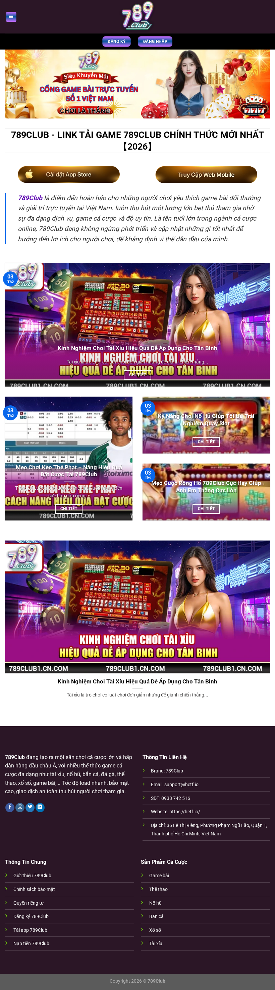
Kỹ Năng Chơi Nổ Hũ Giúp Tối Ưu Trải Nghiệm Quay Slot (206, 420)
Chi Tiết (137, 375)
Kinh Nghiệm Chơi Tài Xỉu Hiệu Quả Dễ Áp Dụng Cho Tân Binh (137, 348)
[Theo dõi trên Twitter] (30, 807)
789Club (30, 198)
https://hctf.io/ (184, 812)
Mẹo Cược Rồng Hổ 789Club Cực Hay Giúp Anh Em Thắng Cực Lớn (206, 487)
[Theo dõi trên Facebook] (9, 807)
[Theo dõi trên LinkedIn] (40, 807)
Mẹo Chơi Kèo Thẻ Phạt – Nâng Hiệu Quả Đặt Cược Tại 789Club (69, 471)
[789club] (137, 16)
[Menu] (11, 16)
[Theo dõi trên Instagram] (19, 807)
